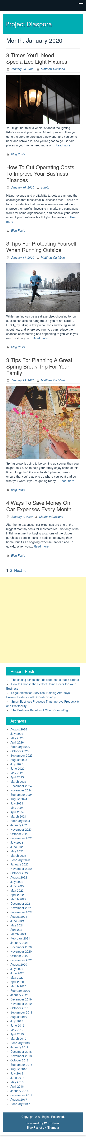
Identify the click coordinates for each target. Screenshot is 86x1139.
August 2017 (18, 1099)
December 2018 (21, 1051)
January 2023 (19, 864)
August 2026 (18, 729)
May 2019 (17, 1030)
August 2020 (18, 964)
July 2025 (16, 764)
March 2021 (18, 934)
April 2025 (17, 777)
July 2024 (16, 803)
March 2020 (18, 986)
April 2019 (17, 1034)
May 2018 (17, 1082)
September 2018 (21, 1064)
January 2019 (19, 1047)
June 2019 (17, 1025)
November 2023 (21, 829)
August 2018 (18, 1069)
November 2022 (21, 868)
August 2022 (18, 877)
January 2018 (19, 1091)
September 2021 (21, 912)
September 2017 (21, 1095)
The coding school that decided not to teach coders (45, 680)
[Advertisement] (43, 620)
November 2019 (21, 1003)
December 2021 (21, 903)
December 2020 (21, 947)
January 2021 (19, 943)
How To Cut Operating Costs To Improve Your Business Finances (40, 173)
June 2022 (17, 886)
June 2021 (17, 921)
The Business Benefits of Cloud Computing (39, 710)
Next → (20, 570)
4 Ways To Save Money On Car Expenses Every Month (38, 506)
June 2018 (17, 1078)
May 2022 (17, 890)
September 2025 (21, 755)
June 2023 (17, 847)
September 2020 (21, 960)
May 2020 (17, 977)
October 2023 (19, 834)
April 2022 (17, 895)
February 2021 (20, 938)
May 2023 (17, 851)
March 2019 (18, 1038)
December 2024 (21, 786)
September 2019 (21, 1012)
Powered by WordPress (43, 1123)
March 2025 (18, 781)
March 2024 (18, 816)
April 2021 (17, 929)
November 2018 (21, 1056)
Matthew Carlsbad (53, 69)
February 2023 (20, 860)
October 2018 (19, 1060)
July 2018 (16, 1073)
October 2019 (19, 1008)
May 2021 (17, 925)
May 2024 (17, 808)
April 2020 (17, 982)
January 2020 (19, 995)
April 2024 (17, 812)
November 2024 (21, 790)
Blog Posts (18, 154)
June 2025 (17, 768)
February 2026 (20, 747)
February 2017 (20, 1104)
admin (45, 187)
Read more (63, 145)
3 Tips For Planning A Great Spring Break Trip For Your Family (39, 366)
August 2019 (18, 1017)
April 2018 (17, 1086)
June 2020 (17, 973)
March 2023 (18, 855)
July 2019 (16, 1021)
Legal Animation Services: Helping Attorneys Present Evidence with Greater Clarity (38, 695)
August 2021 (18, 916)
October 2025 (19, 751)
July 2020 (16, 969)
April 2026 (17, 742)
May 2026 (17, 738)
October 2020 (19, 956)
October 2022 (19, 873)
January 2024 (19, 825)
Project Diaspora (28, 23)
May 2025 (17, 773)
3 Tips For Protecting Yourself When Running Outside (41, 246)
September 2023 (21, 838)
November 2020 (21, 951)
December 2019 (21, 999)
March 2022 (18, 899)
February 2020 (20, 990)
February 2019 (20, 1043)
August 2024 (18, 799)
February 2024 (20, 821)
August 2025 (18, 760)
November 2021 (21, 908)
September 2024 (21, 794)
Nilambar (53, 1127)
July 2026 (16, 733)
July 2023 (16, 842)
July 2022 (16, 882)
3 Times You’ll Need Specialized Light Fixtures (36, 58)
